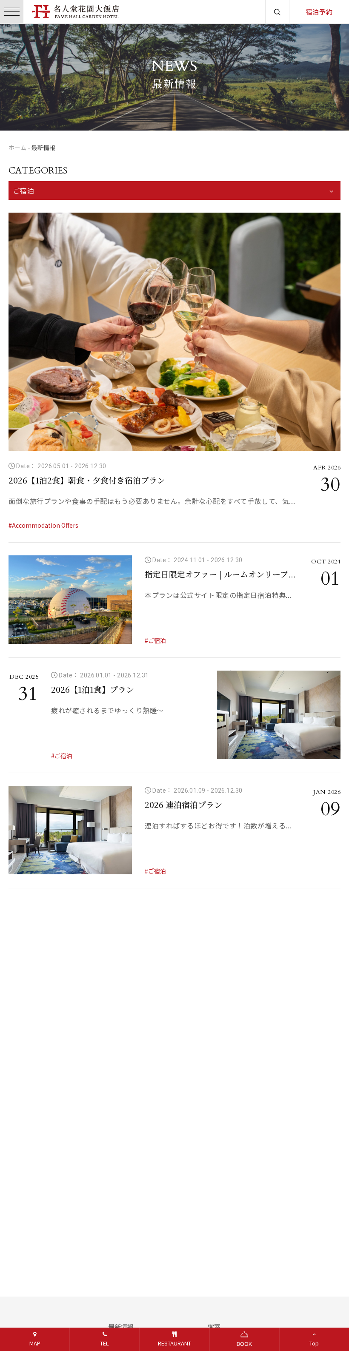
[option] (174, 77)
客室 (214, 1326)
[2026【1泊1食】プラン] (278, 715)
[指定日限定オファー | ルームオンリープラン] (70, 599)
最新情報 (121, 1326)
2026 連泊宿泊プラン (183, 804)
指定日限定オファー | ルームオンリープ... (220, 574)
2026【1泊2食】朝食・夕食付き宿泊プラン (87, 480)
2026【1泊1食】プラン (92, 689)
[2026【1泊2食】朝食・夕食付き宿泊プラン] (174, 332)
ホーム (17, 147)
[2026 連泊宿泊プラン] (70, 830)
